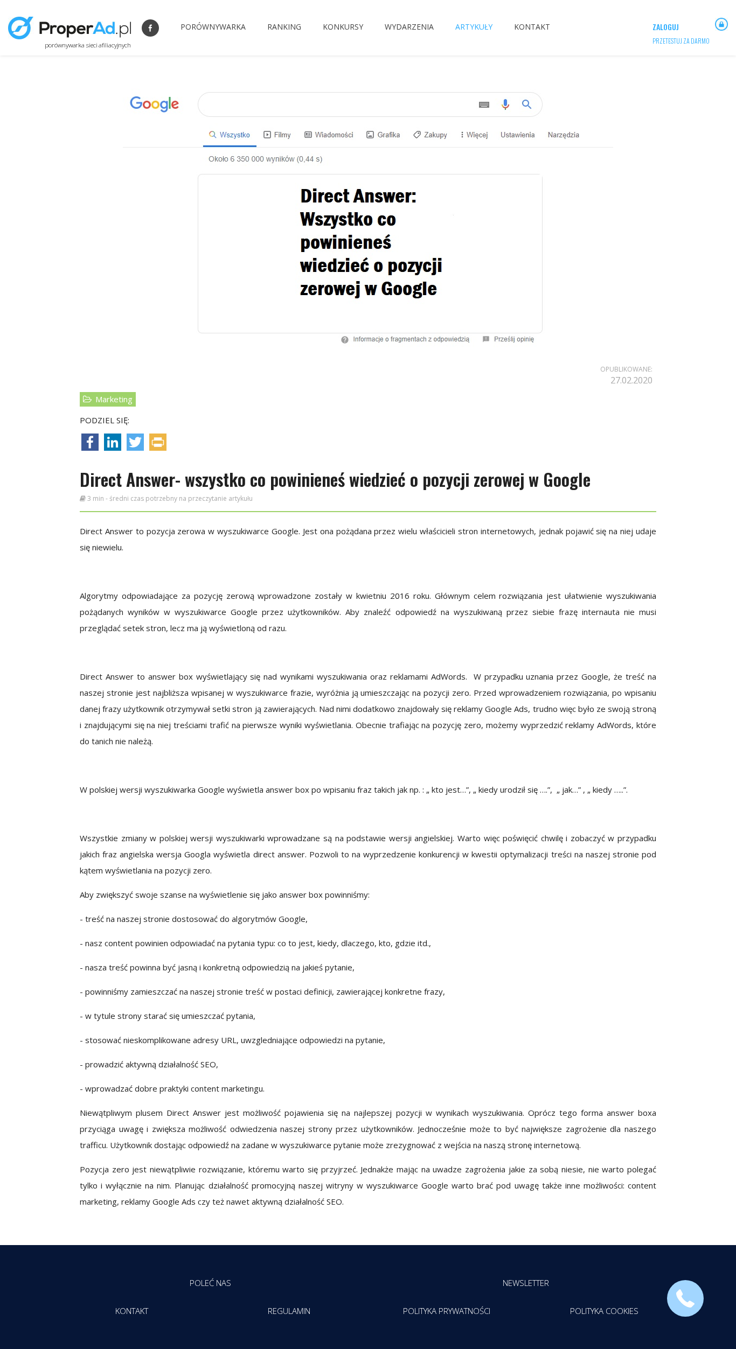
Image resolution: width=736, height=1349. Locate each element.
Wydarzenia (409, 27)
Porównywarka (213, 27)
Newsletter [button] (526, 1282)
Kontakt (532, 27)
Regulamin (289, 1310)
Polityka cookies (604, 1310)
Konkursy (343, 27)
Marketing (113, 399)
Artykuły (473, 27)
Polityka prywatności (446, 1310)
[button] (685, 1298)
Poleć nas (210, 1282)
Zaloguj (665, 26)
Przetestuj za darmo (681, 41)
